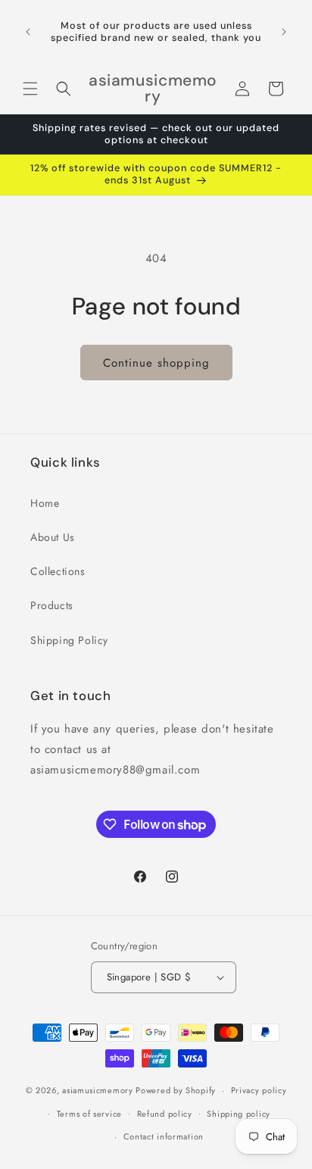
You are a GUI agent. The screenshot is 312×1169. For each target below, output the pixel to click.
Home (44, 503)
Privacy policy (259, 1090)
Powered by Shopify (176, 1090)
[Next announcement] (284, 31)
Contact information (163, 1136)
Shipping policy (238, 1114)
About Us (52, 537)
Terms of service (89, 1114)
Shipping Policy (69, 640)
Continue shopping (156, 363)
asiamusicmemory (97, 1090)
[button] (30, 88)
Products (51, 605)
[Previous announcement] (28, 31)
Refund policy (164, 1114)
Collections (58, 571)
